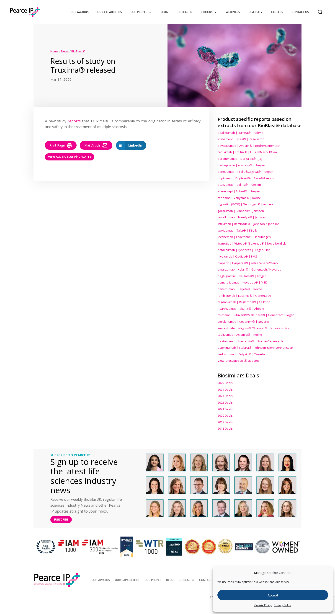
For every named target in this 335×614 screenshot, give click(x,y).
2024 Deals (225, 389)
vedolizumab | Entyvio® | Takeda (241, 354)
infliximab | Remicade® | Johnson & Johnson (249, 224)
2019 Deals (225, 422)
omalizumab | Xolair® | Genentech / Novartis (249, 269)
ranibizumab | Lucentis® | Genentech (244, 296)
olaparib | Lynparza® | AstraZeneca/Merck (248, 263)
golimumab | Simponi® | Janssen (241, 211)
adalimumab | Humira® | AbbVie (240, 133)
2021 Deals (225, 409)
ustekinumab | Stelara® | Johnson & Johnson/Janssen (255, 348)
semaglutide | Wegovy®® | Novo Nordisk (253, 328)
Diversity (255, 12)
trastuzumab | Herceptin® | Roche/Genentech (250, 341)
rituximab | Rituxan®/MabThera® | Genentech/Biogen (256, 315)
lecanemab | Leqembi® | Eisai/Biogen (244, 237)
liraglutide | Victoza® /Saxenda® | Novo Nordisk (252, 243)
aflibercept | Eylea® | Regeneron (241, 139)
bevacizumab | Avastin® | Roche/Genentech (249, 146)
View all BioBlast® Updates (69, 157)
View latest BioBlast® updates (239, 361)
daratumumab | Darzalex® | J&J (240, 159)
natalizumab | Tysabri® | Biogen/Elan (244, 250)
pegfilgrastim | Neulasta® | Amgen (242, 276)
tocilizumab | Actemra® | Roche (240, 335)
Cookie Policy (263, 605)
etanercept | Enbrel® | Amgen (239, 191)
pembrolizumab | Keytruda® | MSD (242, 282)
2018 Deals (225, 428)
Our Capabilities (109, 12)
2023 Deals (225, 396)
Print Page (57, 145)
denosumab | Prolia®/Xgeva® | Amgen (245, 172)
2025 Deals (225, 383)
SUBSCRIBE (61, 519)
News (65, 51)
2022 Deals (225, 402)
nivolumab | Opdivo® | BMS (237, 256)
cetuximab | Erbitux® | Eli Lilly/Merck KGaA (247, 152)
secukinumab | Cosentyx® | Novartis (244, 322)
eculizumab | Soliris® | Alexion (239, 185)
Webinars (233, 12)
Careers (277, 12)
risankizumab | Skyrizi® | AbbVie (241, 309)
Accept (273, 595)
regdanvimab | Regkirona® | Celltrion (244, 302)
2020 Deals (225, 415)
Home (54, 51)
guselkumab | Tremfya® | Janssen (242, 217)
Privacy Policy (282, 605)
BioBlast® (184, 12)
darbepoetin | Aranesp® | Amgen (241, 165)
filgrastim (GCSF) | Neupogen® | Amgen (245, 204)
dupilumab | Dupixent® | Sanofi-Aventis (246, 178)
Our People (139, 12)
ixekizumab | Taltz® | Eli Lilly (238, 230)
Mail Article (92, 145)
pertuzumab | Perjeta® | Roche (240, 289)
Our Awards (79, 12)
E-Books (207, 12)
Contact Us (300, 12)
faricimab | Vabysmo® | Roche (239, 198)
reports (74, 121)
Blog (164, 12)
